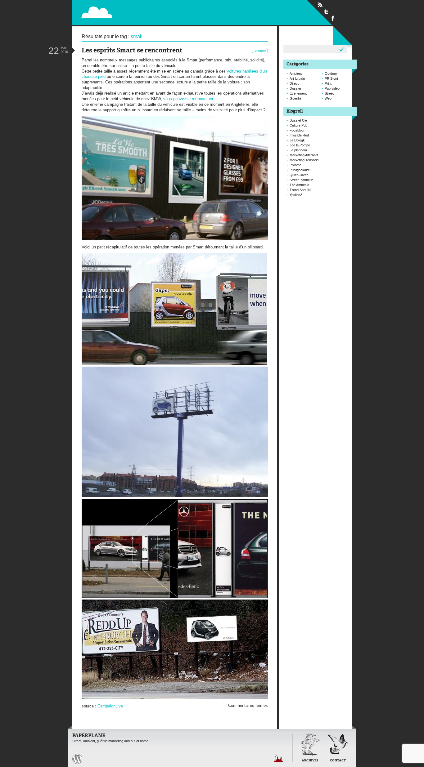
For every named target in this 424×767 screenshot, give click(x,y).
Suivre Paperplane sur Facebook (333, 18)
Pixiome (295, 165)
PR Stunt (331, 78)
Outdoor (260, 51)
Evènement (298, 93)
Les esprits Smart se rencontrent (132, 50)
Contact (338, 760)
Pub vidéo (332, 88)
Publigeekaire (300, 170)
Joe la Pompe (300, 145)
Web (328, 98)
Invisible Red (299, 135)
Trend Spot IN (300, 190)
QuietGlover (299, 175)
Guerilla (295, 98)
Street (329, 93)
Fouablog (297, 130)
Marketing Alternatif (304, 155)
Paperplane (136, 12)
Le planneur (298, 150)
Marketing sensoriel (304, 160)
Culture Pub (298, 125)
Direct (294, 83)
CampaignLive (110, 706)
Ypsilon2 (296, 195)
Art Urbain (297, 78)
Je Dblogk (297, 140)
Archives (310, 760)
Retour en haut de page (278, 758)
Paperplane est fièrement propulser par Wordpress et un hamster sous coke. (77, 759)
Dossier (295, 88)
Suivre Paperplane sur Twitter (326, 11)
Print (328, 83)
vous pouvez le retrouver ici (188, 98)
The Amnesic (299, 185)
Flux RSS (320, 5)
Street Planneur (301, 180)
